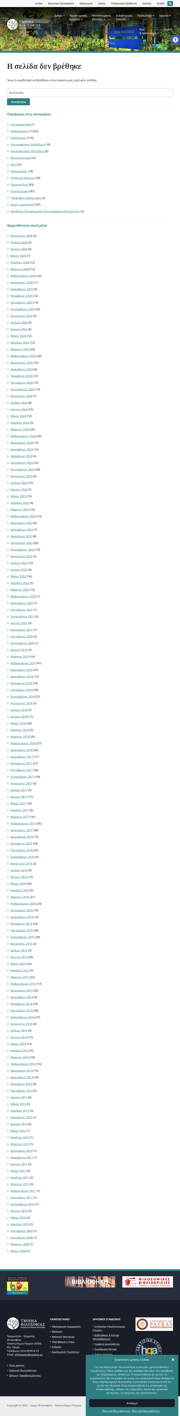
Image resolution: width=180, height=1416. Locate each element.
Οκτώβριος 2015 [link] (22, 930)
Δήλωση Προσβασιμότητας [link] (25, 1375)
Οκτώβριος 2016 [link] (22, 850)
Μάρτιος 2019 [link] (20, 656)
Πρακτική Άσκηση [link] (23, 178)
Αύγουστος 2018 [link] (21, 703)
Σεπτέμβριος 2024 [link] (22, 389)
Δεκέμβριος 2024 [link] (22, 369)
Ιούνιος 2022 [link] (19, 570)
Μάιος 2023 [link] (18, 496)
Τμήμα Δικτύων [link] (103, 1354)
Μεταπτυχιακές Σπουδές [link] (101, 17)
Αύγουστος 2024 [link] (21, 396)
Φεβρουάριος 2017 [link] (23, 823)
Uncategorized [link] (20, 124)
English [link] (161, 3)
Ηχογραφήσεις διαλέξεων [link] (28, 144)
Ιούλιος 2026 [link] (19, 242)
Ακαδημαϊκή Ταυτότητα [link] (65, 1352)
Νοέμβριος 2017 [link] (21, 763)
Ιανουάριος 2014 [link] (22, 1071)
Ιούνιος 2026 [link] (19, 249)
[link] (175, 39)
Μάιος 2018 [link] (18, 723)
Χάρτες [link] (101, 3)
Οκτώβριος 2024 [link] (22, 383)
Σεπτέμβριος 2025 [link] (22, 309)
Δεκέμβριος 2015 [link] (22, 917)
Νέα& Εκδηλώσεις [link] (147, 31)
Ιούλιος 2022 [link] (19, 563)
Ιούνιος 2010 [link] (19, 1211)
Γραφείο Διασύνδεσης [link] (107, 1344)
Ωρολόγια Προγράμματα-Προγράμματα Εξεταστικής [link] (45, 211)
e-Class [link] (39, 3)
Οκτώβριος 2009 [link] (22, 1231)
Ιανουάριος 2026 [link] (22, 282)
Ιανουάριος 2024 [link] (22, 443)
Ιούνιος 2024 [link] (19, 409)
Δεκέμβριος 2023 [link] (22, 449)
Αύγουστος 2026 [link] (21, 236)
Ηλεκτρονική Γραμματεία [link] (66, 1326)
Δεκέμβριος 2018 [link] (22, 676)
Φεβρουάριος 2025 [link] (23, 356)
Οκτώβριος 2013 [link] (22, 1091)
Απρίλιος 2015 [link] (20, 970)
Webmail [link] (57, 1331)
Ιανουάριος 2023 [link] (22, 523)
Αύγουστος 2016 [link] (21, 863)
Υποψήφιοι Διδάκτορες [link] (26, 198)
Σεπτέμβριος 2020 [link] (22, 643)
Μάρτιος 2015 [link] (20, 977)
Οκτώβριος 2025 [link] (22, 302)
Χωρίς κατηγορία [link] (22, 205)
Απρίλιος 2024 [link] (20, 423)
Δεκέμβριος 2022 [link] (22, 530)
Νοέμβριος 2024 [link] (21, 376)
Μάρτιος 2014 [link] (20, 1057)
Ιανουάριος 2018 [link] (22, 750)
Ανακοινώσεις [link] (20, 131)
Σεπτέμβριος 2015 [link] (22, 937)
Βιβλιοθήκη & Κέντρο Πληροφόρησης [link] (106, 1337)
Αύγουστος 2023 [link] (21, 476)
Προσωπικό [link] (144, 15)
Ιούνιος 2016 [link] (19, 877)
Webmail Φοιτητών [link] (63, 1336)
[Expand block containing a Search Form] (170, 3)
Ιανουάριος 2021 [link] (22, 630)
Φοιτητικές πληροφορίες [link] (61, 3)
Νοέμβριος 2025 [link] (21, 296)
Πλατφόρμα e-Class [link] (63, 1341)
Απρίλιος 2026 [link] (20, 262)
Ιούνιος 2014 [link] (19, 1037)
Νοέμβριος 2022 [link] (21, 536)
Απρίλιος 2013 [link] (20, 1111)
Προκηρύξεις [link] (19, 184)
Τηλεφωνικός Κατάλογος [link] (124, 3)
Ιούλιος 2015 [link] (19, 950)
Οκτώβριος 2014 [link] (22, 1010)
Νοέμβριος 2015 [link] (21, 924)
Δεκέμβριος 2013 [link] (22, 1077)
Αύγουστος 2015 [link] (21, 944)
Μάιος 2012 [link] (18, 1131)
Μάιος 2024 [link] (18, 416)
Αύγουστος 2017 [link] (21, 783)
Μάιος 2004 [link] (18, 1251)
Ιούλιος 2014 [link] (19, 1030)
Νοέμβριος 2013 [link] (21, 1084)
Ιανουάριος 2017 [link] (22, 830)
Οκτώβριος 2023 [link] (22, 463)
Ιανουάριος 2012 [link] (22, 1151)
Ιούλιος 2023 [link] (19, 483)
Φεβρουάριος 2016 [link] (23, 904)
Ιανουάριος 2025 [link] (22, 363)
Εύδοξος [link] (56, 1347)
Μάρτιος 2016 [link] (20, 897)
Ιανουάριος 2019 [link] (22, 670)
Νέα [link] (13, 164)
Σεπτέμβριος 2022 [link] (22, 550)
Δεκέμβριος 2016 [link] (22, 837)
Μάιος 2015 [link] (18, 964)
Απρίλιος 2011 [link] (20, 1177)
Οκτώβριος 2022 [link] (22, 543)
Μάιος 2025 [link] (18, 336)
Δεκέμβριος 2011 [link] (22, 1157)
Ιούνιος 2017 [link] (19, 797)
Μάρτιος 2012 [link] (20, 1144)
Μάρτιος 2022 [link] (20, 590)
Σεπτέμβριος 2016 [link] (22, 857)
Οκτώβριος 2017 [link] (22, 770)
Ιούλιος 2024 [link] (19, 403)
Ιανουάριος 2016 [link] (22, 910)
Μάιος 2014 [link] (18, 1044)
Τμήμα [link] (58, 15)
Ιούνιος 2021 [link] (19, 623)
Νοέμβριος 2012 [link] (21, 1117)
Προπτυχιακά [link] (20, 191)
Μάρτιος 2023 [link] (20, 509)
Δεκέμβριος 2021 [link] (22, 603)
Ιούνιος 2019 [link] (19, 650)
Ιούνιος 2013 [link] (19, 1097)
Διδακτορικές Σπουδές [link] (124, 17)
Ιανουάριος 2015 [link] (22, 990)
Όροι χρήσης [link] (16, 1365)
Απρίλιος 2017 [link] (20, 810)
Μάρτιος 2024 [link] (20, 429)
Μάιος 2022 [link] (18, 576)
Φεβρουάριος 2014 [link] (23, 1064)
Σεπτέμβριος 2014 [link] (22, 1017)
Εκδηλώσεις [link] (18, 138)
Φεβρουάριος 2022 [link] (23, 596)
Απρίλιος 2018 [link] (20, 730)
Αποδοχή (132, 1403)
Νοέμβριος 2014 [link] (21, 1004)
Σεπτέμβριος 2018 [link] (22, 697)
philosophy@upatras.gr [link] (29, 1354)
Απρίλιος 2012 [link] (20, 1137)
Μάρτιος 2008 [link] (20, 1244)
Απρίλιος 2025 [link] (20, 343)
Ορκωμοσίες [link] (19, 171)
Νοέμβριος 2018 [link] (21, 683)
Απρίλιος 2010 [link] (20, 1224)
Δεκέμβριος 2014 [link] (22, 997)
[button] (173, 1359)
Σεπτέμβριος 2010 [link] (22, 1204)
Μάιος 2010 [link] (18, 1217)
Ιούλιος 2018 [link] (19, 710)
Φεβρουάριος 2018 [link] (23, 743)
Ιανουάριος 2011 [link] (22, 1197)
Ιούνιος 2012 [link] (19, 1124)
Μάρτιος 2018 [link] (20, 737)
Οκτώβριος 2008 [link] (22, 1238)
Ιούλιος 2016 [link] (19, 870)
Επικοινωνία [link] (86, 3)
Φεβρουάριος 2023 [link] (23, 516)
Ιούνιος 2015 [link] (19, 957)
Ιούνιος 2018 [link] (19, 717)
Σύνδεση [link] (147, 3)
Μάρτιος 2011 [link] (20, 1184)
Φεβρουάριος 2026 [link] (23, 276)
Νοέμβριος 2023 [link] (21, 456)
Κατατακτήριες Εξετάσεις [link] (27, 151)
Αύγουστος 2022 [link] (21, 556)
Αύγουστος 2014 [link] (21, 1024)
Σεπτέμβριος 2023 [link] (22, 469)
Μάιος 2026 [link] (18, 256)
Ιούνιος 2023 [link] (19, 489)
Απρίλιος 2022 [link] (20, 583)
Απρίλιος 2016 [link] (20, 890)
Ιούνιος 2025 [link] (19, 329)
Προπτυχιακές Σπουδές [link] (78, 17)
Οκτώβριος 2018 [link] (22, 690)
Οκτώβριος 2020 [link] (22, 636)
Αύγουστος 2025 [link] (21, 316)
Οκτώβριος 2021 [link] (22, 610)
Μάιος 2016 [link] (18, 884)
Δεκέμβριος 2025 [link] (22, 289)
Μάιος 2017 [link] (18, 803)
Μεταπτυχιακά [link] (20, 158)
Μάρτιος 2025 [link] (20, 349)
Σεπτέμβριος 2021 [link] (22, 616)
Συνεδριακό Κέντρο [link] (106, 1349)
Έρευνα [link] (163, 15)
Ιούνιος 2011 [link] (19, 1164)
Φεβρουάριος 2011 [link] (23, 1191)
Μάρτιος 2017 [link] (20, 817)
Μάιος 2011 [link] (18, 1171)
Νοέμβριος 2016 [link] (21, 843)
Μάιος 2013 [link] (18, 1104)
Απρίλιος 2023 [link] (20, 503)
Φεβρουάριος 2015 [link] (23, 984)
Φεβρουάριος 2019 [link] (23, 663)
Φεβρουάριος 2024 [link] (23, 436)
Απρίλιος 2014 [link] (20, 1051)
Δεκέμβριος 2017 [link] (22, 757)
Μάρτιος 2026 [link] (20, 269)
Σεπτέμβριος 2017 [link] (22, 777)
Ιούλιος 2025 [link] (19, 322)
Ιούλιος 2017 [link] (19, 790)
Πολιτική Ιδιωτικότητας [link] (116, 1411)
